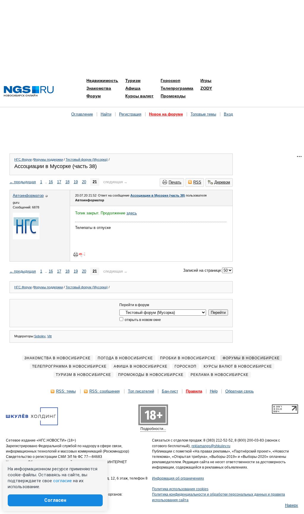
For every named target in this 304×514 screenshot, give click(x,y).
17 (59, 182)
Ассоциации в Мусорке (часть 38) (157, 195)
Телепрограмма (177, 88)
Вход (228, 114)
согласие (62, 480)
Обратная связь (239, 391)
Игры (205, 80)
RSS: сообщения (104, 391)
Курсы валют (139, 96)
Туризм (132, 80)
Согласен (55, 500)
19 (76, 182)
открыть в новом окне (142, 320)
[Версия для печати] (75, 254)
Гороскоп (170, 80)
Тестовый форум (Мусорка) (87, 159)
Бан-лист (170, 391)
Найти (106, 114)
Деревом (222, 182)
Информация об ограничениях (178, 478)
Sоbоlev (39, 336)
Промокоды (173, 96)
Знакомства (98, 88)
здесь (131, 213)
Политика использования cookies (180, 489)
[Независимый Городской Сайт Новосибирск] (29, 91)
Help (214, 391)
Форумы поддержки (48, 159)
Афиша (132, 88)
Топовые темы (203, 114)
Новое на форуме (166, 114)
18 (67, 182)
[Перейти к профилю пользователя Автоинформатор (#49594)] (26, 238)
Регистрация (130, 114)
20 (84, 182)
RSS (197, 182)
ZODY (206, 88)
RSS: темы (66, 391)
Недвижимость (102, 80)
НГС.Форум (23, 159)
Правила (194, 391)
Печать (175, 182)
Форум (93, 96)
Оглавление (82, 114)
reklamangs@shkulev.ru (210, 446)
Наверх (291, 505)
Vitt (49, 336)
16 (51, 182)
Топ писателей (141, 391)
